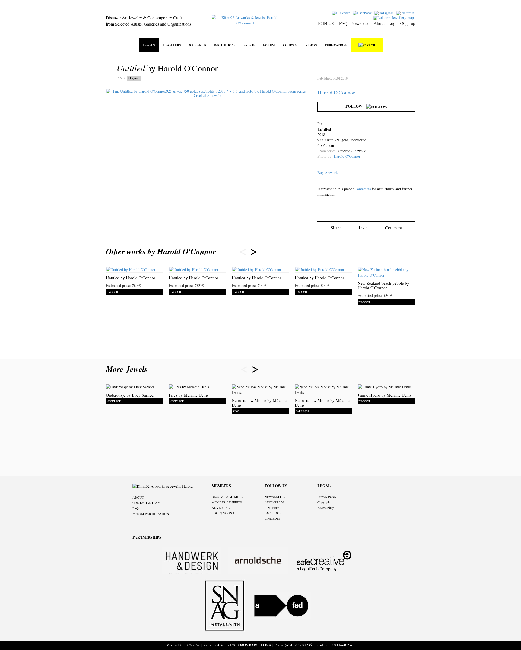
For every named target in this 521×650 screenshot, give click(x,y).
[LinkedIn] (342, 12)
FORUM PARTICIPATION (150, 513)
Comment (393, 227)
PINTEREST (273, 507)
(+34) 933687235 (298, 645)
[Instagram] (384, 12)
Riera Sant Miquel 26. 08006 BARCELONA (237, 645)
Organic (133, 78)
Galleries (197, 45)
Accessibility (325, 507)
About (379, 23)
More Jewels (128, 369)
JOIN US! (326, 23)
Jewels (149, 45)
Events (249, 45)
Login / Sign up (401, 23)
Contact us (363, 188)
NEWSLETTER (275, 496)
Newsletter (360, 23)
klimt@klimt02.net (340, 645)
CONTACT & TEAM (146, 502)
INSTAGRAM (274, 502)
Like (363, 227)
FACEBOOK (273, 513)
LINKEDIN (272, 518)
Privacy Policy (326, 496)
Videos (311, 45)
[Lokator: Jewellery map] (394, 17)
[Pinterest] (405, 12)
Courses (290, 45)
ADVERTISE (221, 507)
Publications (336, 45)
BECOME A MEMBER (227, 496)
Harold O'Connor (336, 92)
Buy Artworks (328, 172)
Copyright (324, 502)
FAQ (343, 23)
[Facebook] (363, 12)
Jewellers (172, 45)
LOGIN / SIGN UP (224, 513)
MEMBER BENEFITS (227, 502)
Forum (269, 45)
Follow (355, 106)
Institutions (224, 45)
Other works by (161, 251)
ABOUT (138, 497)
